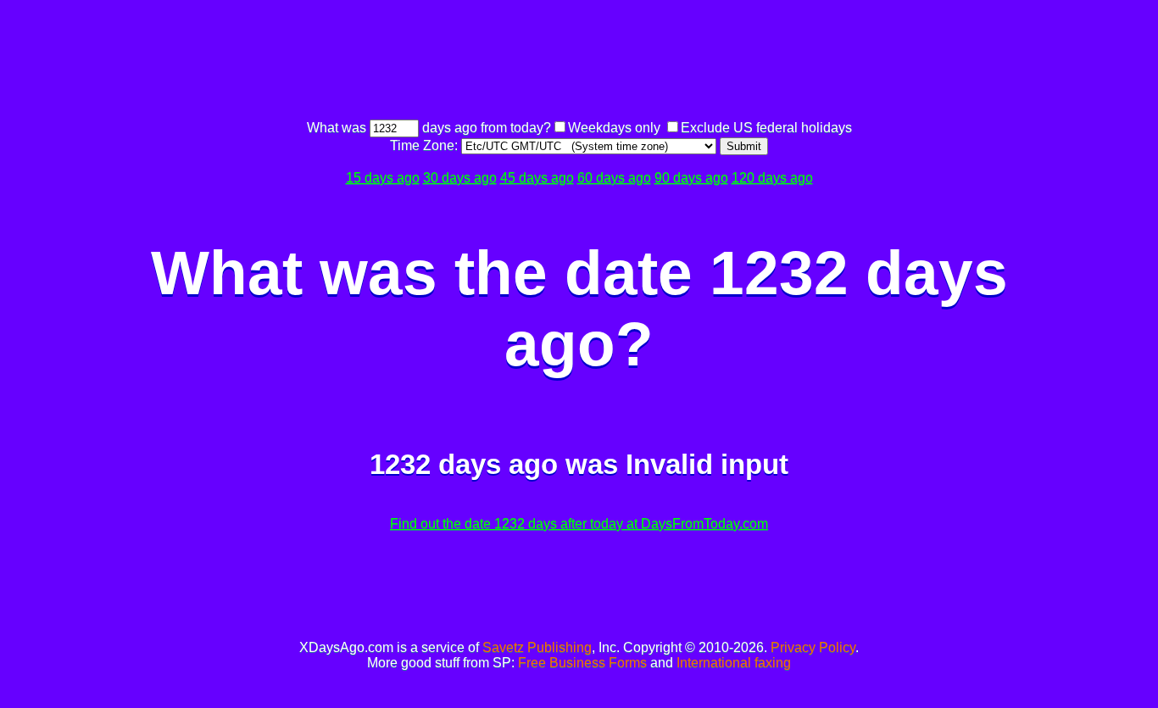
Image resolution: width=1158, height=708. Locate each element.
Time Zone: (425, 145)
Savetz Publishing (537, 647)
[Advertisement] (579, 62)
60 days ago (614, 177)
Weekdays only (614, 127)
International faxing (733, 662)
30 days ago (460, 177)
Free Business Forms (582, 662)
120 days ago (772, 177)
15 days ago (383, 177)
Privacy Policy (813, 647)
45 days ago (537, 177)
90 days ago (691, 177)
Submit (744, 146)
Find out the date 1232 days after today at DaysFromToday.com (579, 523)
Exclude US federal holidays (766, 127)
